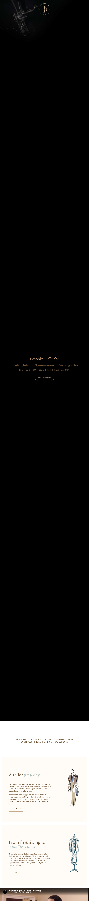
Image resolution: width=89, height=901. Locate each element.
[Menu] (80, 9)
